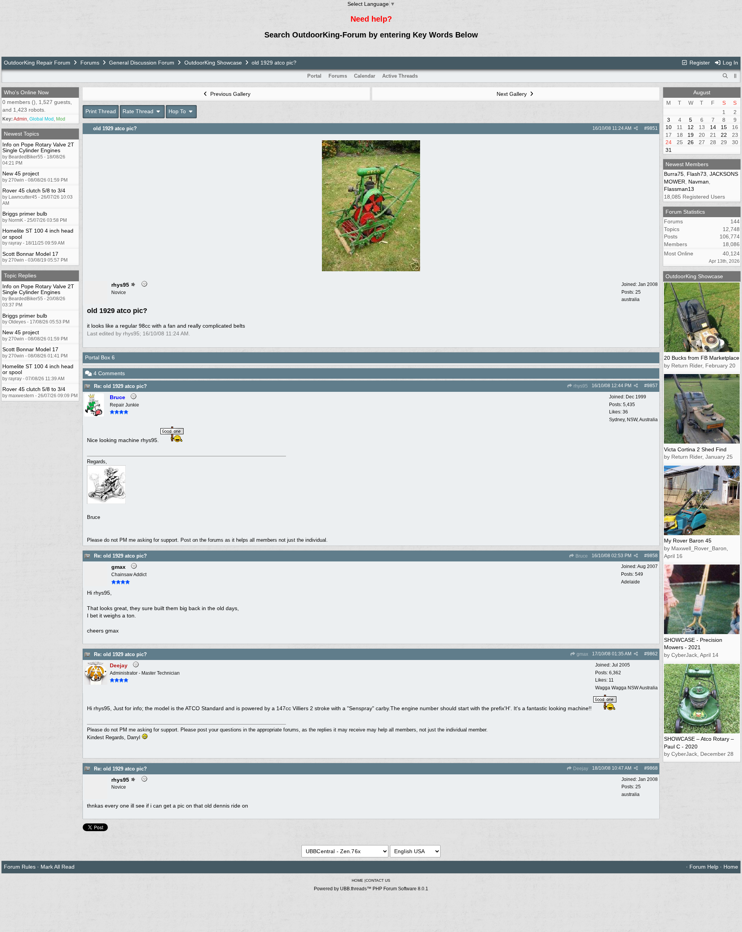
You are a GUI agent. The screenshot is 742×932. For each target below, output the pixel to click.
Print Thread (100, 111)
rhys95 (580, 386)
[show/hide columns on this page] (735, 75)
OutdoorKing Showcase (213, 63)
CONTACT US (378, 880)
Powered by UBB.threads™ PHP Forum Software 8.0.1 (371, 888)
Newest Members (686, 164)
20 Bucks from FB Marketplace (701, 358)
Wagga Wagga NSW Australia (626, 687)
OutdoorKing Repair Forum (37, 63)
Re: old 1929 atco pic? (120, 386)
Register (699, 63)
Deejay (580, 768)
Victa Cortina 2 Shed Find (695, 449)
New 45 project (20, 173)
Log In (729, 63)
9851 (652, 128)
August (701, 92)
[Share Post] (635, 128)
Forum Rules (20, 867)
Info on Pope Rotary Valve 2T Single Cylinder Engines (38, 147)
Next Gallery (512, 94)
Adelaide (630, 582)
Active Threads (400, 76)
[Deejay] (95, 683)
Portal (314, 76)
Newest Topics (21, 134)
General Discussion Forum (141, 63)
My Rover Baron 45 (687, 540)
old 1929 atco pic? (115, 128)
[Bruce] (94, 415)
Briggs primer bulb (24, 214)
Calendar (364, 76)
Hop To (177, 111)
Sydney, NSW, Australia (633, 419)
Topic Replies (20, 275)
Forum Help (703, 867)
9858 (652, 555)
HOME (357, 880)
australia (630, 299)
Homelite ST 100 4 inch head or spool (37, 234)
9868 (652, 768)
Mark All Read (58, 867)
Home (730, 867)
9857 (652, 385)
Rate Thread (139, 111)
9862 (652, 653)
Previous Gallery (229, 94)
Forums (89, 63)
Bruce (581, 556)
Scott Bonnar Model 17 (30, 254)
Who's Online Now (26, 92)
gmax (581, 654)
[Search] (725, 76)
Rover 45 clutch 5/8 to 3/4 (33, 190)
